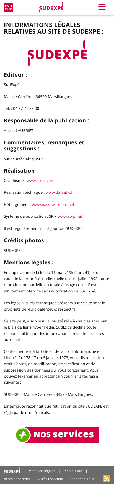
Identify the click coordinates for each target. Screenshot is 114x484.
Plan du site (73, 471)
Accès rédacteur (51, 479)
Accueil (12, 471)
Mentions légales (41, 471)
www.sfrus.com (41, 180)
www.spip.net (70, 216)
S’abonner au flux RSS (84, 479)
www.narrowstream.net (53, 204)
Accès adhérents (17, 479)
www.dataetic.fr (60, 192)
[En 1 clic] (8, 7)
